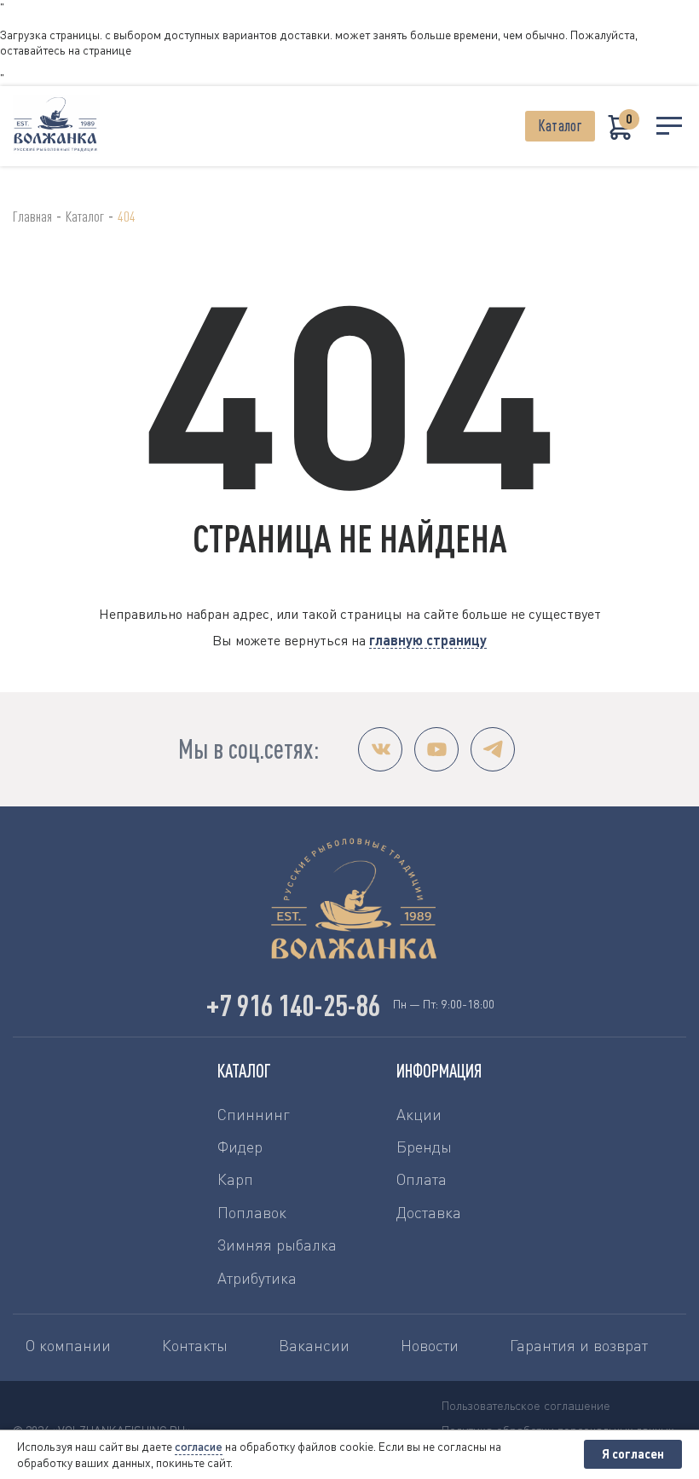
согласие (198, 1446)
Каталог (560, 126)
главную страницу (428, 640)
